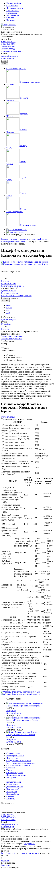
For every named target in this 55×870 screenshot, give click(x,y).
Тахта (9, 770)
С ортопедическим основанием (20, 763)
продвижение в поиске (29, 853)
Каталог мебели (13, 3)
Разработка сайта (9, 853)
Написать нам (7, 58)
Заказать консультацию (11, 339)
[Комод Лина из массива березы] (30, 732)
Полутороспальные (15, 756)
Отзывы (10, 18)
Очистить (5, 865)
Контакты (10, 20)
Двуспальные (12, 758)
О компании (12, 6)
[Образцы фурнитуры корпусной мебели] (20, 692)
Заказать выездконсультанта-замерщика (12, 50)
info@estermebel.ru (9, 56)
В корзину (5, 281)
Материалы (11, 13)
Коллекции (24, 239)
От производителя (14, 772)
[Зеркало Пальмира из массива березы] (30, 703)
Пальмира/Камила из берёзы (14, 241)
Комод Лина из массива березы (20, 734)
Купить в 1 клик (8, 283)
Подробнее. (29, 843)
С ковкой (10, 768)
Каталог (13, 239)
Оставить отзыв (8, 417)
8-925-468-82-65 (8, 44)
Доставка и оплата (14, 8)
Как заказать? (12, 10)
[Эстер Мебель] (8, 25)
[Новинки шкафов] (15, 232)
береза (9, 308)
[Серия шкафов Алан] (16, 229)
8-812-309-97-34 (8, 41)
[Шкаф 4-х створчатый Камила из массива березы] (24, 262)
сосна (8, 305)
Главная (4, 239)
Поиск (4, 61)
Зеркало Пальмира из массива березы (23, 706)
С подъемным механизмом (18, 760)
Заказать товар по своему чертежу (16, 295)
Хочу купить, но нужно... (12, 286)
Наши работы (12, 15)
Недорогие (11, 777)
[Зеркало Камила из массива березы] (30, 718)
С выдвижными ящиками (18, 765)
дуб (8, 312)
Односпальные (13, 753)
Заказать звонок (8, 46)
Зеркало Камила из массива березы (22, 720)
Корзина (5, 860)
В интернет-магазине (16, 775)
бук (7, 310)
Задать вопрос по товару (12, 336)
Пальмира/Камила (39, 239)
